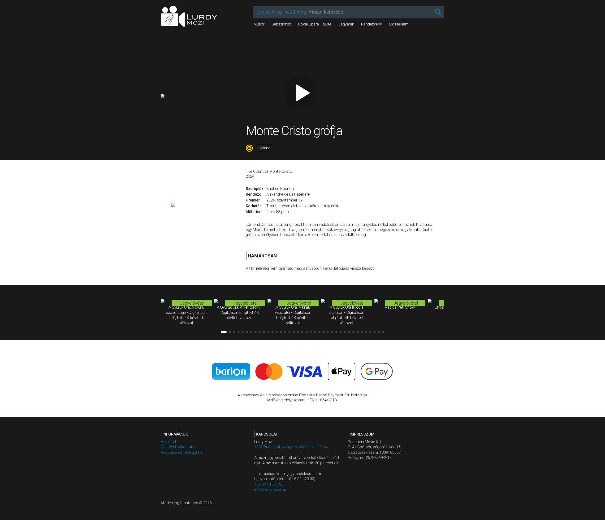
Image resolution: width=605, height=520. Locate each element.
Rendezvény (371, 24)
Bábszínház (281, 24)
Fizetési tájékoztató (178, 447)
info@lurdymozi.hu (270, 489)
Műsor (259, 24)
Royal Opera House (314, 24)
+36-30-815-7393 (268, 484)
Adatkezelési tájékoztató (182, 452)
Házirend (168, 442)
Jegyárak (346, 24)
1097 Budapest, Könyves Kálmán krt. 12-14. (291, 447)
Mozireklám (398, 24)
